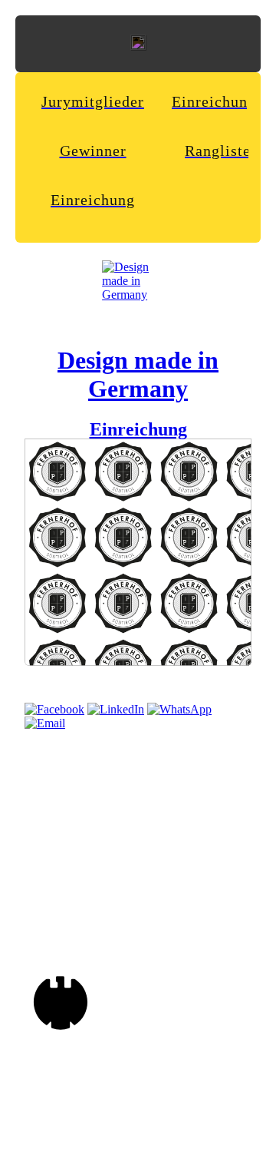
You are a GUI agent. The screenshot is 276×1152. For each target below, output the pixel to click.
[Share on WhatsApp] (179, 709)
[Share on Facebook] (54, 709)
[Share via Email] (45, 723)
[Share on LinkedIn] (115, 709)
